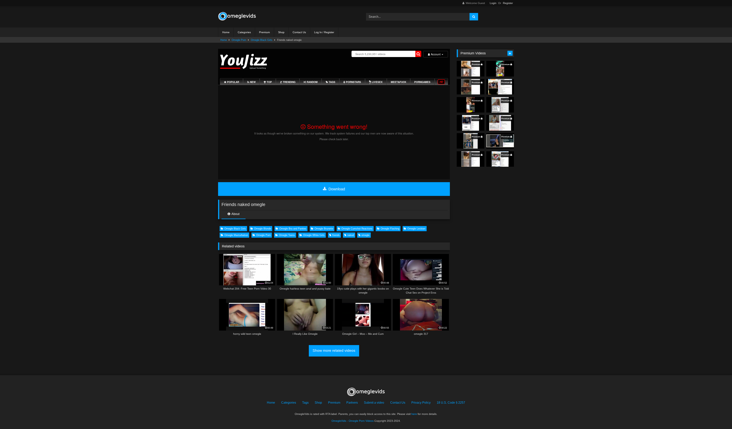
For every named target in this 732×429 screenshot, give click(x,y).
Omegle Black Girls (261, 40)
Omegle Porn (239, 40)
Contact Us (299, 32)
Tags (305, 402)
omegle (365, 235)
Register (508, 3)
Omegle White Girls (314, 235)
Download (336, 189)
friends (336, 235)
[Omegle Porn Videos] (237, 17)
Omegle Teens (287, 235)
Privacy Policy (421, 402)
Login (493, 3)
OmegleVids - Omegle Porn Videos (352, 420)
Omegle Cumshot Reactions (356, 228)
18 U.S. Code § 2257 (451, 402)
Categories (244, 32)
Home (226, 32)
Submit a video (374, 402)
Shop (281, 32)
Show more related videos (334, 351)
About (235, 214)
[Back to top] (720, 417)
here (414, 413)
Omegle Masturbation (236, 235)
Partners (352, 402)
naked (350, 235)
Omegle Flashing (390, 228)
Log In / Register (324, 32)
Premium (264, 32)
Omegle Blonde (262, 228)
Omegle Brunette (324, 228)
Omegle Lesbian (416, 228)
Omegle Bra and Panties (292, 228)
